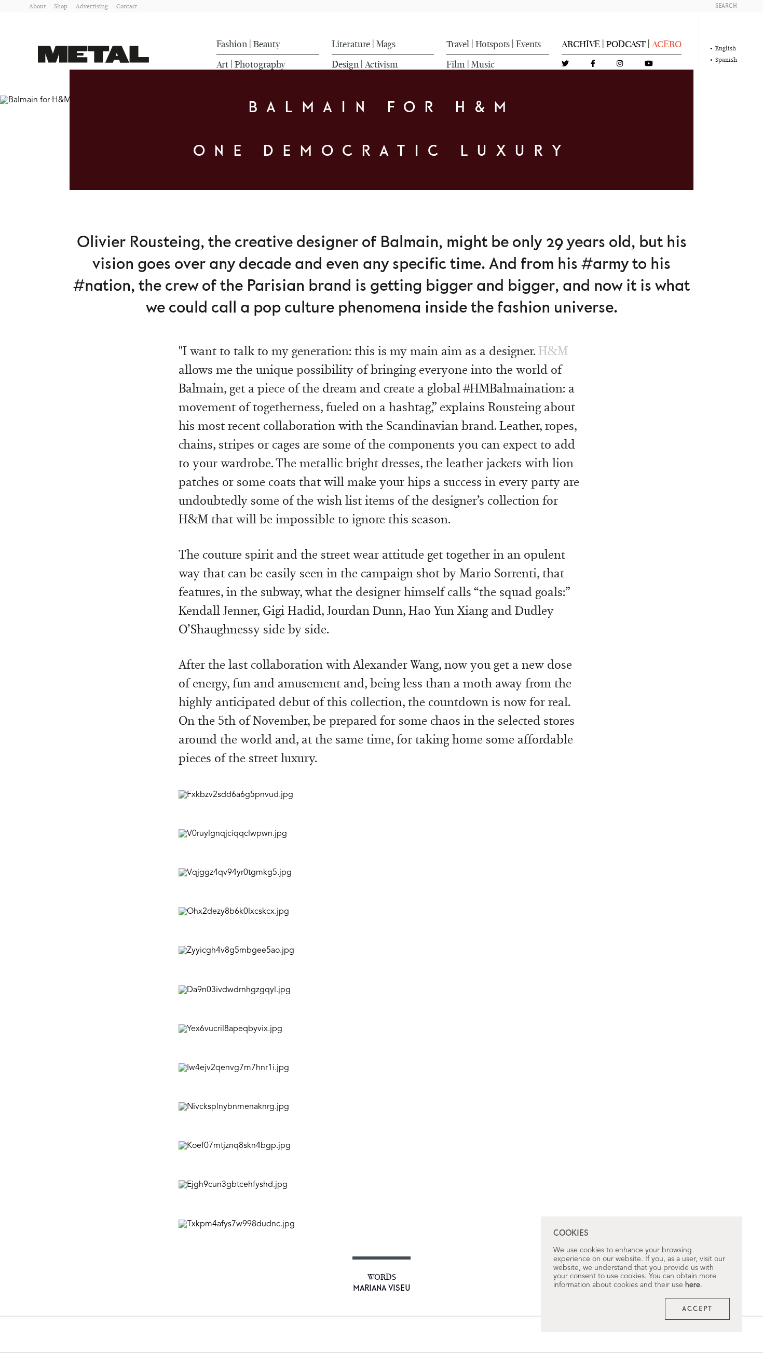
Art (222, 64)
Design (345, 64)
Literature (351, 44)
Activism (381, 64)
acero (667, 44)
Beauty (266, 44)
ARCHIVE (581, 44)
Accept (697, 1309)
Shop (60, 6)
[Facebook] (593, 64)
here (692, 1285)
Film (455, 64)
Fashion (231, 44)
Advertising (92, 6)
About (37, 6)
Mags (386, 44)
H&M (553, 350)
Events (528, 44)
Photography (260, 64)
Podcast (626, 44)
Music (483, 64)
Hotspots (492, 44)
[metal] (93, 54)
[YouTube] (649, 64)
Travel (457, 44)
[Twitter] (565, 64)
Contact (126, 6)
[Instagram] (620, 64)
